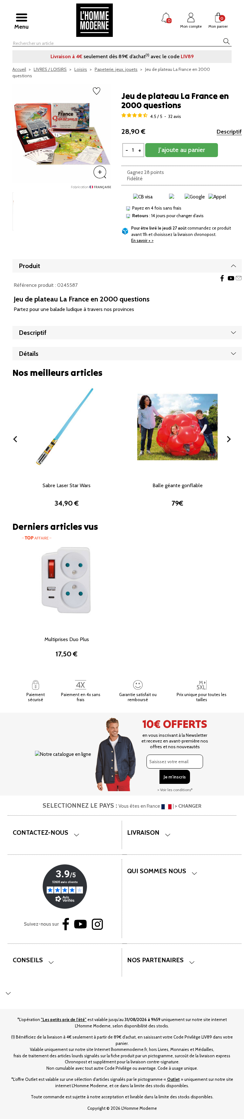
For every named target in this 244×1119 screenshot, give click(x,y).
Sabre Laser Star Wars (67, 485)
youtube (231, 278)
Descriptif (229, 131)
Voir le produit (66, 462)
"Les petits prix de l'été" (63, 1019)
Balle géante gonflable (177, 485)
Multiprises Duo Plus (66, 639)
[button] (15, 439)
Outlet (173, 1079)
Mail (238, 278)
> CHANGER (188, 806)
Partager (222, 278)
